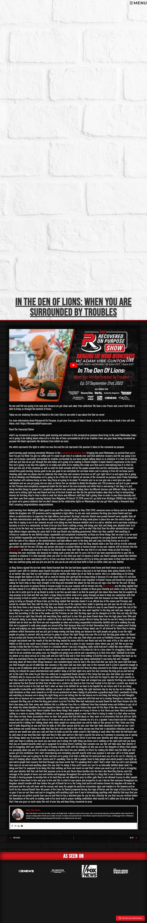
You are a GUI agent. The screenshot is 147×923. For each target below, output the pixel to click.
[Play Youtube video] (73, 365)
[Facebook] (12, 826)
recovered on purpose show (73, 452)
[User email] (22, 826)
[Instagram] (15, 826)
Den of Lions (15, 549)
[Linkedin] (19, 826)
